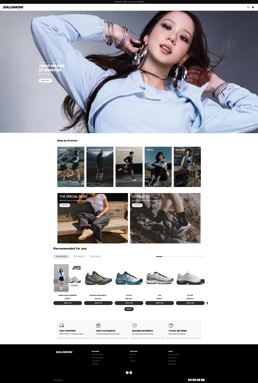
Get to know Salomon (97, 357)
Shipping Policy (172, 364)
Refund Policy (172, 361)
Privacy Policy (172, 357)
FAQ (131, 357)
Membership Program (98, 354)
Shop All (129, 309)
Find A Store (95, 364)
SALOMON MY (60, 380)
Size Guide (133, 354)
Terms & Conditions (173, 354)
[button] (248, 7)
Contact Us (133, 361)
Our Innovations (96, 361)
